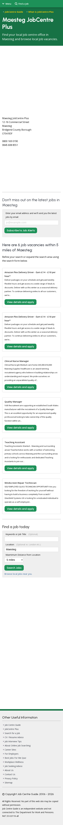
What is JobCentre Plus (41, 11)
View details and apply (20, 302)
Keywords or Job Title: (22, 534)
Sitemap (8, 782)
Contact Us (10, 774)
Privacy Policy (11, 778)
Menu (8, 3)
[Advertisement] (31, 78)
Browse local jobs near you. (18, 573)
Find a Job (23, 3)
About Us (9, 770)
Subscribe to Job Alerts (21, 230)
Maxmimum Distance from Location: (23, 554)
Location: (23, 544)
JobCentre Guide (14, 11)
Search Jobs (14, 567)
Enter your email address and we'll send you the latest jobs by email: (31, 215)
